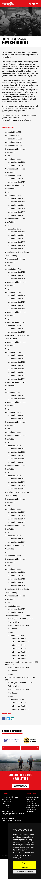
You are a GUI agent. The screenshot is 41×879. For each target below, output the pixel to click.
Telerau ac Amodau (32, 797)
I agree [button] (24, 863)
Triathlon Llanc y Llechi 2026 (17, 615)
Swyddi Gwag (30, 807)
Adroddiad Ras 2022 (13, 139)
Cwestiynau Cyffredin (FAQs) (17, 252)
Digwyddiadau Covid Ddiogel (31, 800)
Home (4, 39)
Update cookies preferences (31, 810)
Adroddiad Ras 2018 (16, 212)
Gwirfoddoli (10, 152)
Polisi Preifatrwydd (32, 805)
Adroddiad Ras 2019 (13, 145)
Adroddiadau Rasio (13, 159)
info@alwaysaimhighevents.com (13, 814)
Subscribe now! (20, 786)
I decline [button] (25, 867)
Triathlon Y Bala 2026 (17, 39)
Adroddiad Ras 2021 (13, 142)
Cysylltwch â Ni (31, 803)
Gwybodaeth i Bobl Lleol (15, 149)
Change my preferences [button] (24, 871)
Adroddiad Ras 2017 (16, 215)
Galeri (7, 156)
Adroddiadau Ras (12, 392)
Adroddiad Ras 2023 (13, 135)
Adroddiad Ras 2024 (13, 132)
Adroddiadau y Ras (13, 269)
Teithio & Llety (11, 255)
